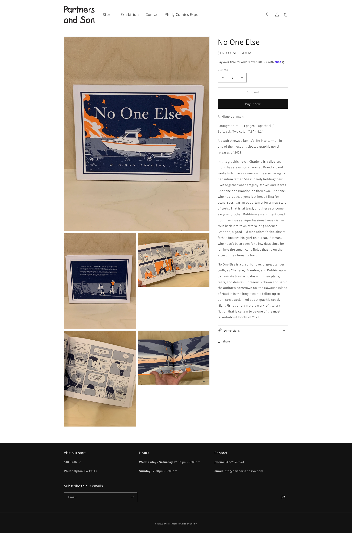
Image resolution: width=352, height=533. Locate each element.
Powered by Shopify (188, 523)
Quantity (223, 69)
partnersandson (169, 523)
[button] (109, 14)
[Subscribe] (132, 497)
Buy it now (253, 104)
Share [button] (226, 341)
